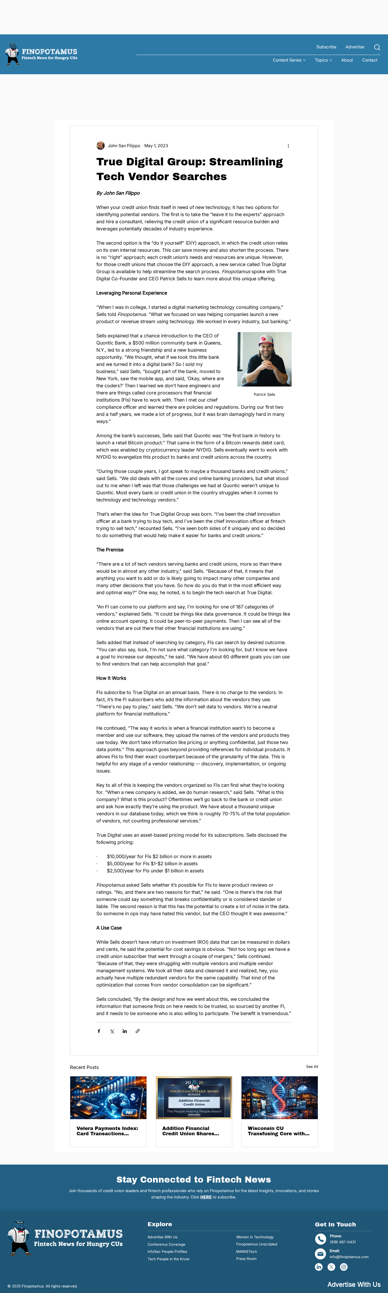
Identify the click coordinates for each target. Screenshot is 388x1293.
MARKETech (246, 1251)
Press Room (246, 1259)
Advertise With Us (162, 1237)
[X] (331, 1267)
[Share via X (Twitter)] (111, 1031)
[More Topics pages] (330, 60)
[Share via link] (137, 1031)
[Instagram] (344, 1267)
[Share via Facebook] (98, 1031)
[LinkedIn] (319, 1267)
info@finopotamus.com (349, 1257)
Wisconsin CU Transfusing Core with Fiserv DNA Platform (276, 1131)
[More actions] (288, 145)
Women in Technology (255, 1237)
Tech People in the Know (169, 1259)
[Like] (377, 47)
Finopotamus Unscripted (256, 1244)
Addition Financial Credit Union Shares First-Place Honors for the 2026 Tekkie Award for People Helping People (192, 1131)
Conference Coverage (166, 1244)
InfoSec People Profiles (167, 1251)
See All (312, 1066)
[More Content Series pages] (304, 60)
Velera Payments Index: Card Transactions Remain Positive (107, 1131)
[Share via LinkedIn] (124, 1031)
